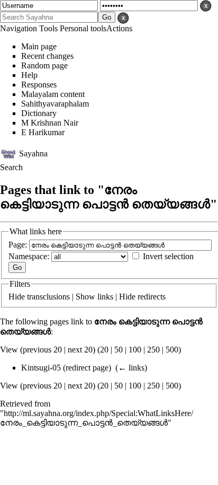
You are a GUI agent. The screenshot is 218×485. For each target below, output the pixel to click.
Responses (39, 84)
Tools (48, 28)
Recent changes (47, 55)
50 (118, 349)
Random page (44, 65)
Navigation (18, 28)
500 (172, 349)
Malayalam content (53, 94)
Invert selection (168, 256)
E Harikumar (43, 132)
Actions (119, 28)
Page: (17, 244)
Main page (39, 46)
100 (135, 349)
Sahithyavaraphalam (55, 103)
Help (29, 75)
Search (11, 167)
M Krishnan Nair (49, 122)
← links (131, 367)
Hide (16, 296)
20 (104, 349)
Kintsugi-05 (41, 367)
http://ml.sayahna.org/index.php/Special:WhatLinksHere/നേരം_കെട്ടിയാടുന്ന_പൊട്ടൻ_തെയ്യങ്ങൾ (96, 418)
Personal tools (83, 28)
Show (85, 296)
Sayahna (33, 152)
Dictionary (39, 113)
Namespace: (28, 256)
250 (153, 349)
